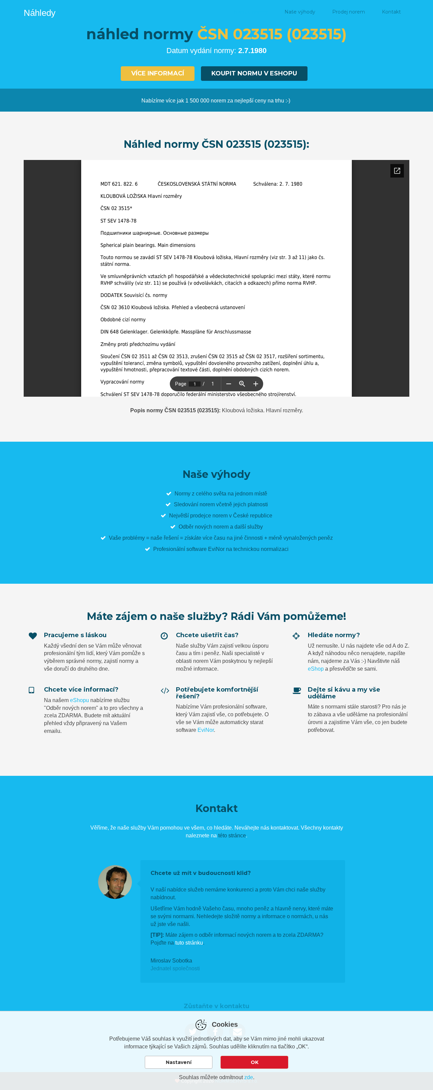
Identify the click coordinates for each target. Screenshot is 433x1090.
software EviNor (205, 549)
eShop (316, 669)
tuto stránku (189, 943)
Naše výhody (299, 12)
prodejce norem (209, 515)
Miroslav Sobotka (171, 961)
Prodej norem (348, 12)
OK (254, 1062)
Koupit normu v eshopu (254, 73)
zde (248, 1077)
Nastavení (178, 1062)
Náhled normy (251, 12)
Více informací (157, 73)
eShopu (79, 700)
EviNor (206, 730)
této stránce (232, 835)
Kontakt (391, 12)
